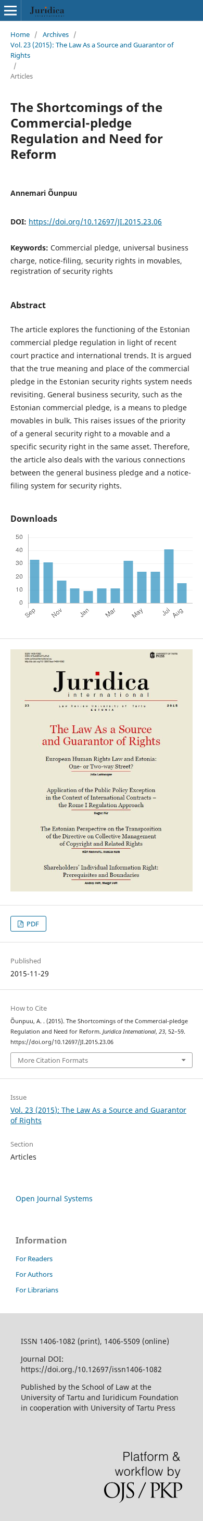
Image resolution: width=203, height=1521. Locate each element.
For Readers (34, 1258)
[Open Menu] (10, 10)
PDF (32, 923)
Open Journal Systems (54, 1198)
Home (20, 34)
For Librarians (37, 1289)
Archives (56, 34)
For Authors (34, 1274)
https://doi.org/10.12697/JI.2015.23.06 (95, 222)
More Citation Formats (53, 1060)
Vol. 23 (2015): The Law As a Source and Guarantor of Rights (91, 50)
